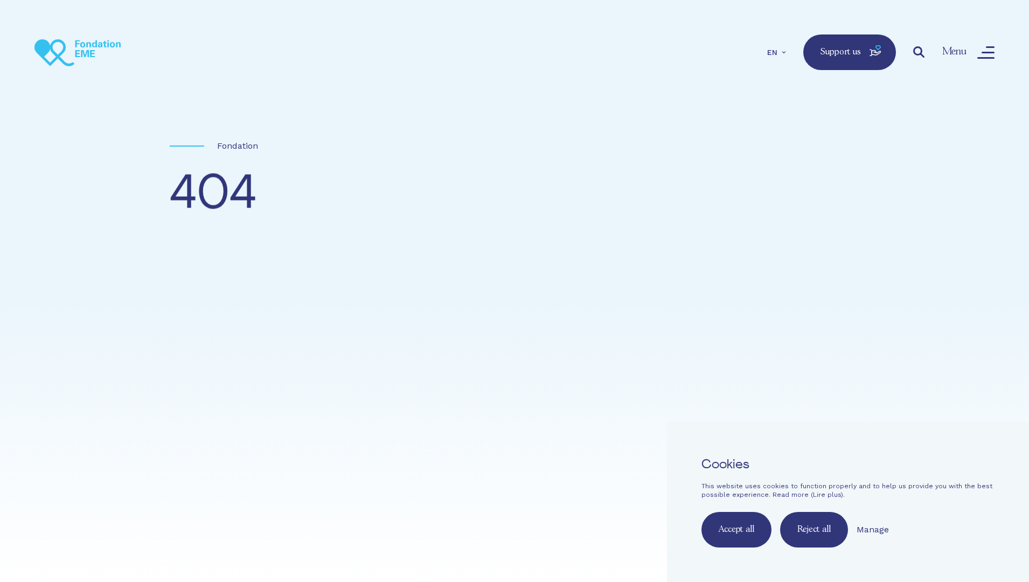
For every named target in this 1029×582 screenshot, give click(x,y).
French (394, 441)
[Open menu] (986, 52)
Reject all (814, 529)
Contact (441, 412)
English (424, 441)
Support (676, 375)
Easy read (400, 412)
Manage (873, 529)
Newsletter (484, 412)
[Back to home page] (77, 52)
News (621, 375)
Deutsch (457, 441)
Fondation (237, 146)
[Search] (919, 52)
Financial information (624, 412)
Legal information (544, 412)
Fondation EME (479, 375)
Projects (565, 375)
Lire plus (827, 494)
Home (401, 375)
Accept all (736, 529)
